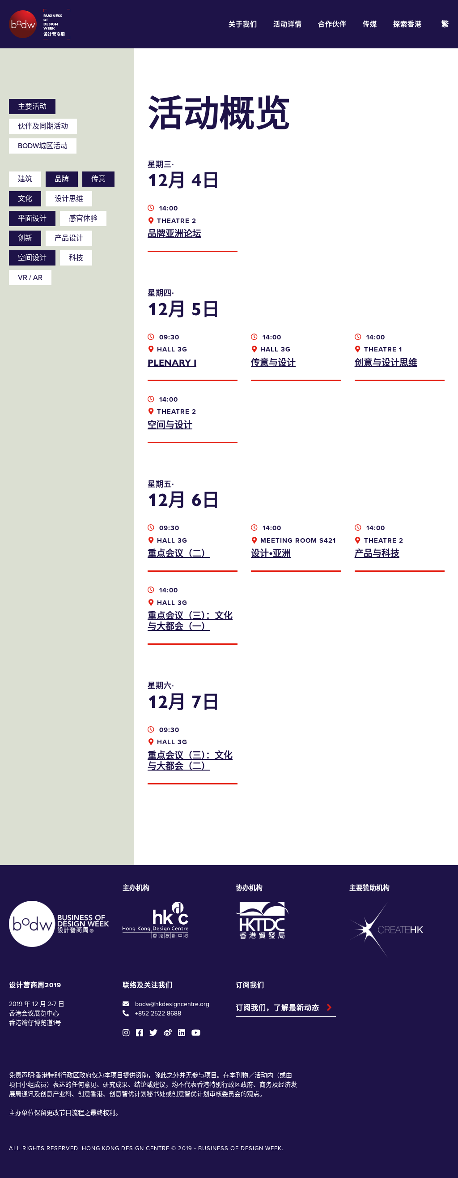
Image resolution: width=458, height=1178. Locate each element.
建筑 (25, 179)
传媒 (370, 24)
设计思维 (69, 198)
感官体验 (83, 218)
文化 (25, 198)
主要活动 (32, 106)
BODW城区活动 (43, 145)
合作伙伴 (332, 24)
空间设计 (32, 257)
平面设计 (32, 218)
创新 (25, 238)
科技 (76, 257)
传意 (98, 179)
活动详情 (287, 24)
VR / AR (30, 277)
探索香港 (407, 24)
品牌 (62, 179)
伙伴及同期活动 (43, 126)
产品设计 (69, 238)
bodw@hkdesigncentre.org (172, 1004)
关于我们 (243, 24)
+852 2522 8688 (158, 1013)
